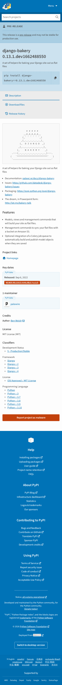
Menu (51, 6)
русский (25, 664)
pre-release (26, 35)
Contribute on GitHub (30, 532)
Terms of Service (29, 563)
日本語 (39, 659)
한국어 (55, 664)
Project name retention (30, 470)
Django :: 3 (13, 367)
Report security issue (31, 567)
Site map (31, 629)
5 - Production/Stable (18, 351)
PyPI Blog (30, 492)
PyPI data (9, 272)
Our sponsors (31, 509)
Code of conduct (29, 571)
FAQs (31, 474)
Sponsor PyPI (31, 540)
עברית (34, 664)
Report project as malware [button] (31, 417)
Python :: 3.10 (14, 407)
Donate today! (31, 608)
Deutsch (38, 662)
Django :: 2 (13, 364)
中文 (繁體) (14, 664)
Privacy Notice (29, 575)
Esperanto (44, 664)
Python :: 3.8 (14, 400)
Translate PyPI (29, 536)
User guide (29, 466)
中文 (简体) (50, 662)
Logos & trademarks (31, 505)
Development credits (30, 544)
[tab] (31, 95)
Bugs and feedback (31, 528)
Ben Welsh (16, 321)
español (20, 659)
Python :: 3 (13, 393)
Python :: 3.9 (14, 404)
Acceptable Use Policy (29, 580)
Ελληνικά (29, 662)
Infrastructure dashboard (30, 497)
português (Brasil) (52, 659)
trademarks (25, 617)
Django (11, 360)
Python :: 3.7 (14, 397)
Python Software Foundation (38, 619)
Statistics (31, 501)
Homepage (12, 258)
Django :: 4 (13, 371)
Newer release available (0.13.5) (22, 282)
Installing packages (30, 457)
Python (11, 390)
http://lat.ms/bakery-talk (18, 203)
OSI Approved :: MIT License (21, 380)
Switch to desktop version (31, 645)
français (30, 659)
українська (17, 662)
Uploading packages (30, 462)
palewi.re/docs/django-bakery (38, 178)
